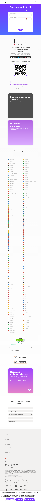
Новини (6, 434)
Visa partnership (7, 444)
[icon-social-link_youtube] (11, 465)
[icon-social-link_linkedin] (14, 465)
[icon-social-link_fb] (6, 465)
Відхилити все (19, 499)
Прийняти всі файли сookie (29, 499)
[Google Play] (20, 57)
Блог (6, 431)
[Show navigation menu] (36, 2)
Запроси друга (7, 439)
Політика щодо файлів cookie (10, 447)
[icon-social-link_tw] (17, 465)
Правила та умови (8, 449)
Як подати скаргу (8, 452)
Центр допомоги (8, 436)
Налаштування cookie (10, 499)
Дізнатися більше (11, 336)
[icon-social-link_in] (8, 465)
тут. (5, 471)
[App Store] (13, 57)
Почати (20, 29)
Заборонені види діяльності (9, 454)
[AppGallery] (27, 57)
